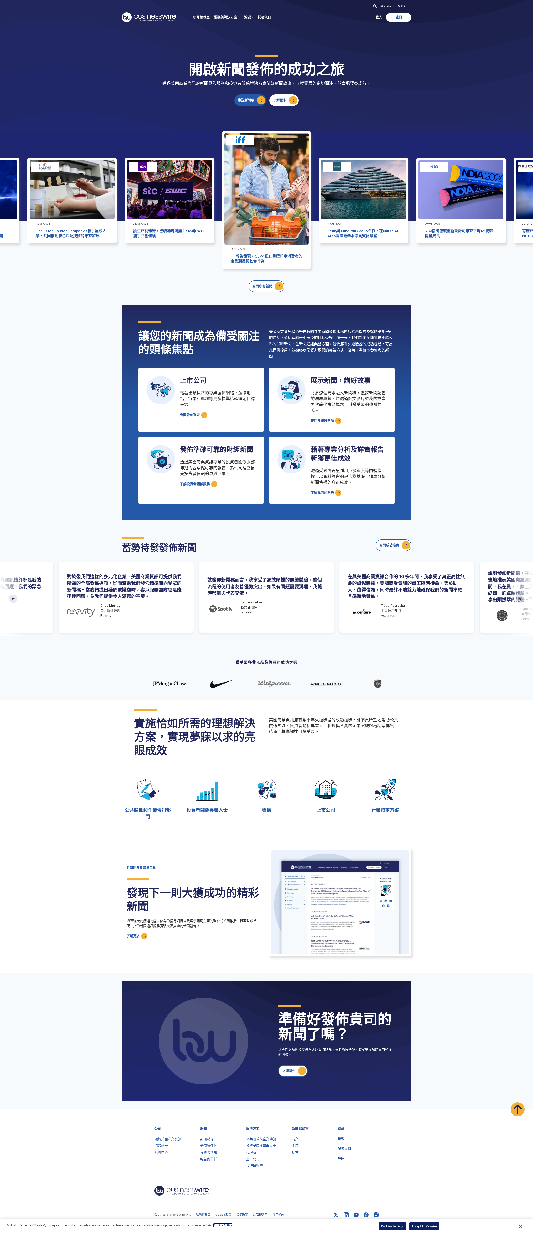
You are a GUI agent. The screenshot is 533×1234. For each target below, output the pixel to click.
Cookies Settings (392, 1226)
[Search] (375, 6)
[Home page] (149, 17)
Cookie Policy (223, 1225)
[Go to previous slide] (13, 599)
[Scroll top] (518, 1109)
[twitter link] (336, 1215)
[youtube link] (356, 1215)
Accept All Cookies (424, 1226)
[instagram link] (376, 1214)
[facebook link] (366, 1214)
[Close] (520, 1227)
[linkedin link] (346, 1214)
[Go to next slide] (520, 599)
